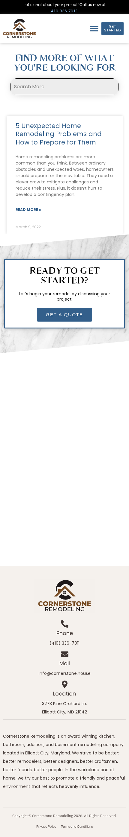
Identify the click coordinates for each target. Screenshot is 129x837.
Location (64, 693)
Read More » (28, 209)
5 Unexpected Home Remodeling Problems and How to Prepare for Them (59, 134)
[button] (94, 29)
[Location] (64, 684)
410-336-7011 (64, 11)
